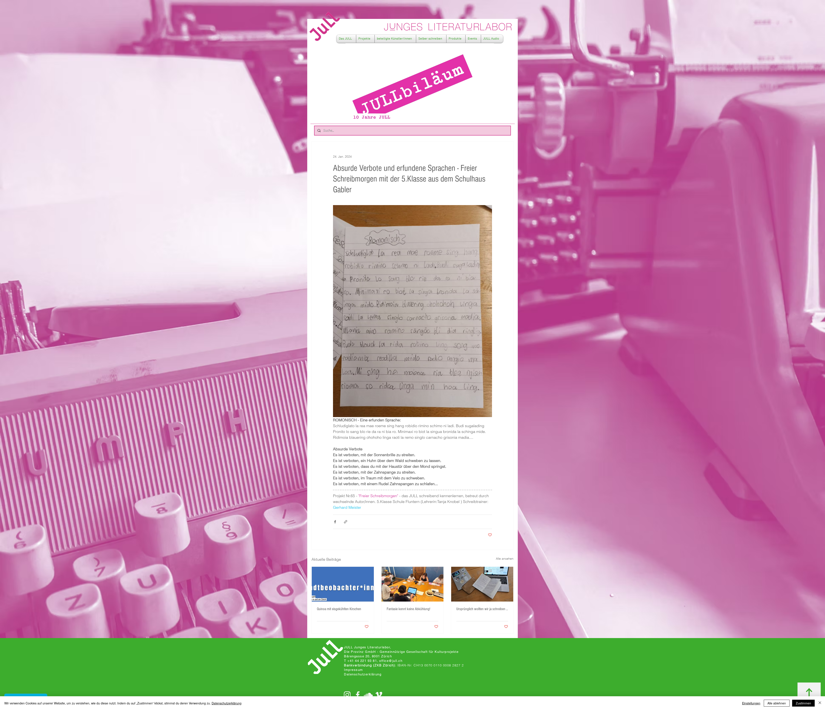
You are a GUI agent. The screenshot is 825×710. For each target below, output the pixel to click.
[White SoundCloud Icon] (368, 694)
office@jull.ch (390, 661)
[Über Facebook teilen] (335, 522)
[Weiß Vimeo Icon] (378, 694)
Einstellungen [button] (751, 703)
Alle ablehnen (776, 703)
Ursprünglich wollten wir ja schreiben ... (482, 609)
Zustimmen (803, 703)
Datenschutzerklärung (226, 703)
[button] (346, 39)
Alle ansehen (504, 559)
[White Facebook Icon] (357, 694)
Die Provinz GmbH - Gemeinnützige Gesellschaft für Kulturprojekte (401, 652)
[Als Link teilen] (346, 522)
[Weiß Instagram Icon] (347, 694)
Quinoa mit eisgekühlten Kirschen (339, 609)
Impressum (353, 670)
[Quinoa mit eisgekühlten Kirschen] (343, 584)
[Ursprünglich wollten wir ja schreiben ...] (482, 584)
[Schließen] (819, 703)
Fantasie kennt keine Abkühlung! (408, 609)
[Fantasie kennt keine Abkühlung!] (413, 584)
